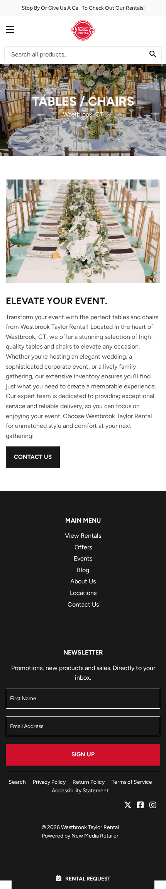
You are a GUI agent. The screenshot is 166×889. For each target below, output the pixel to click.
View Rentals (83, 535)
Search (17, 782)
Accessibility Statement (80, 790)
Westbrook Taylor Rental (90, 827)
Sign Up (83, 754)
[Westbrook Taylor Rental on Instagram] (152, 805)
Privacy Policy (49, 782)
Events (83, 558)
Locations (83, 593)
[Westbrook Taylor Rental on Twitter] (128, 805)
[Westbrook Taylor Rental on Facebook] (140, 805)
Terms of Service (132, 782)
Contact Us (33, 456)
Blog (83, 570)
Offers (83, 547)
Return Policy (89, 782)
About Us (83, 581)
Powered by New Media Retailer (80, 836)
